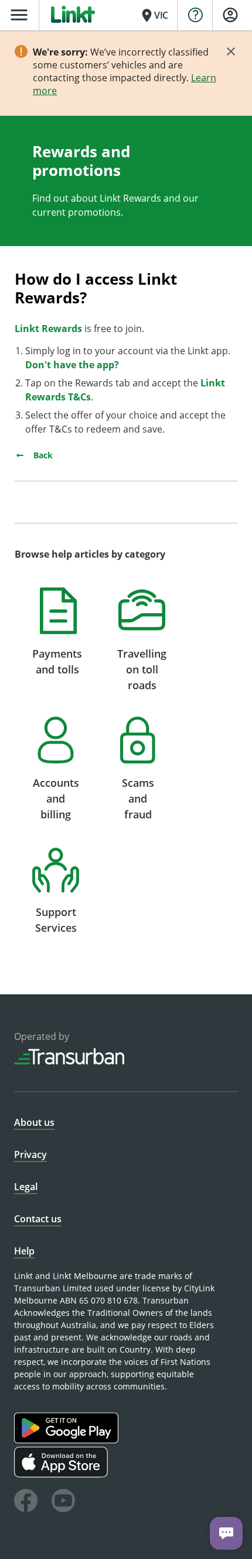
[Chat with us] (226, 1533)
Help (24, 1251)
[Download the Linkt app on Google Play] (67, 1440)
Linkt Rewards (48, 328)
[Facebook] (26, 1502)
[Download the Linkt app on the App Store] (62, 1474)
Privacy (30, 1154)
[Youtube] (63, 1502)
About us (34, 1122)
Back (42, 455)
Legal (26, 1186)
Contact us (38, 1218)
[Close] (231, 51)
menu (19, 15)
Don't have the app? (73, 364)
